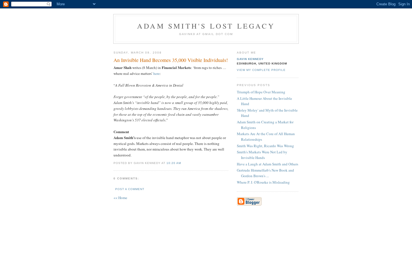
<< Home (120, 197)
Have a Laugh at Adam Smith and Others (267, 164)
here (156, 73)
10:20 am (173, 163)
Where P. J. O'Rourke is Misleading (263, 182)
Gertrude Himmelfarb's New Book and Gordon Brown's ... (265, 173)
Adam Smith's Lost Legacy (206, 26)
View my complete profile (261, 69)
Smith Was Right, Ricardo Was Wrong (265, 145)
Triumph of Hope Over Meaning (261, 91)
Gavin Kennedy (250, 59)
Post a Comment (129, 189)
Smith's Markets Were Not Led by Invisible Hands (262, 154)
